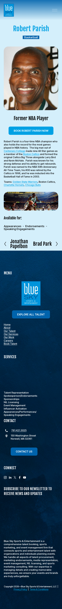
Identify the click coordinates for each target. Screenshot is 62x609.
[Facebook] (19, 477)
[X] (14, 477)
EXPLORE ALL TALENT (31, 314)
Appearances (12, 226)
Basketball (31, 37)
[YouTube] (24, 477)
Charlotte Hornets (14, 184)
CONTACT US (24, 451)
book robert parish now (31, 130)
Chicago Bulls (33, 184)
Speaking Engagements (19, 229)
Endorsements (34, 226)
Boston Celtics (31, 154)
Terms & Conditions (39, 589)
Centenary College (14, 150)
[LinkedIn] (10, 477)
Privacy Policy (20, 589)
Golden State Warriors (25, 181)
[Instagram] (5, 477)
